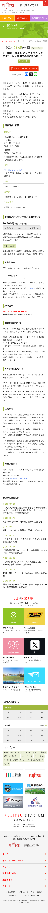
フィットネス (24, 760)
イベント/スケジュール (12, 860)
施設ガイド (7, 880)
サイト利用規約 (36, 892)
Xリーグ (6, 764)
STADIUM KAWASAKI (25, 817)
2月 (20, 712)
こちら (31, 288)
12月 (42, 740)
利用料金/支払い (9, 873)
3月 (31, 712)
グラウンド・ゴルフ (11, 760)
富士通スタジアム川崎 (13, 170)
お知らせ (12, 41)
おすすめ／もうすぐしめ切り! (20, 752)
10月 (19, 740)
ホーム (4, 41)
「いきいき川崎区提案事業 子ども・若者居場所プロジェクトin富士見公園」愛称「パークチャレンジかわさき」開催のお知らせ (25, 510)
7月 (31, 717)
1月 (8, 712)
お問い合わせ (23, 892)
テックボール (39, 756)
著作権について (14, 895)
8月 (42, 717)
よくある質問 (10, 892)
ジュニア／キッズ (37, 760)
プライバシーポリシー (31, 895)
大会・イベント (37, 48)
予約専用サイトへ (39, 18)
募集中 (43, 752)
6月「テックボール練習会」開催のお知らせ (22, 521)
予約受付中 (16, 756)
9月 (8, 740)
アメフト (36, 752)
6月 (19, 717)
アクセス (6, 886)
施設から (7, 756)
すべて (6, 752)
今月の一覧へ (24, 61)
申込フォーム (13, 275)
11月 (31, 740)
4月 (42, 712)
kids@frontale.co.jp (18, 478)
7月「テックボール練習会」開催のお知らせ (22, 530)
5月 (8, 717)
